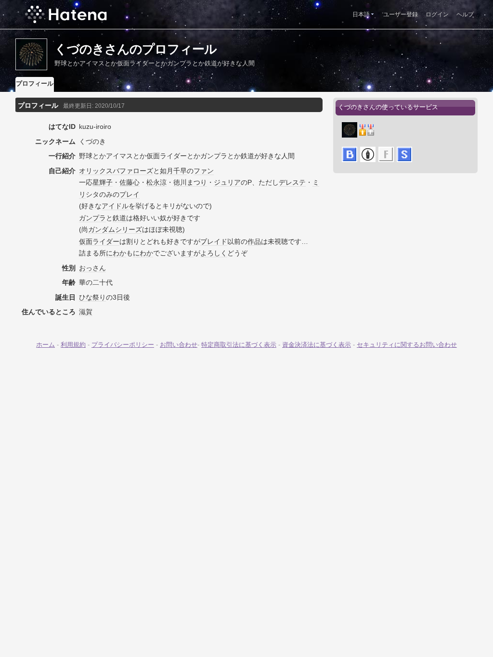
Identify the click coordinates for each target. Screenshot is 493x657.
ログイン (437, 14)
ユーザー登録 (400, 14)
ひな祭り (92, 297)
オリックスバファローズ (116, 171)
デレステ (292, 182)
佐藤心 (129, 182)
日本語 (361, 14)
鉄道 (119, 218)
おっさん (92, 268)
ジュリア (227, 182)
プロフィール (34, 83)
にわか (116, 253)
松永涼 (156, 182)
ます (187, 253)
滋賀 (85, 312)
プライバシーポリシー (122, 344)
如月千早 (173, 171)
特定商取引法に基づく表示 (238, 344)
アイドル (115, 206)
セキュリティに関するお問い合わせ (407, 344)
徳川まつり (190, 182)
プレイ (129, 194)
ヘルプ (465, 14)
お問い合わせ (178, 344)
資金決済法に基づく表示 (316, 344)
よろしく (213, 253)
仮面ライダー (99, 241)
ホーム (45, 344)
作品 (254, 241)
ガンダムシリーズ (115, 229)
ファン (204, 171)
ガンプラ (92, 218)
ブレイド (213, 241)
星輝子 (102, 182)
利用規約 (73, 344)
